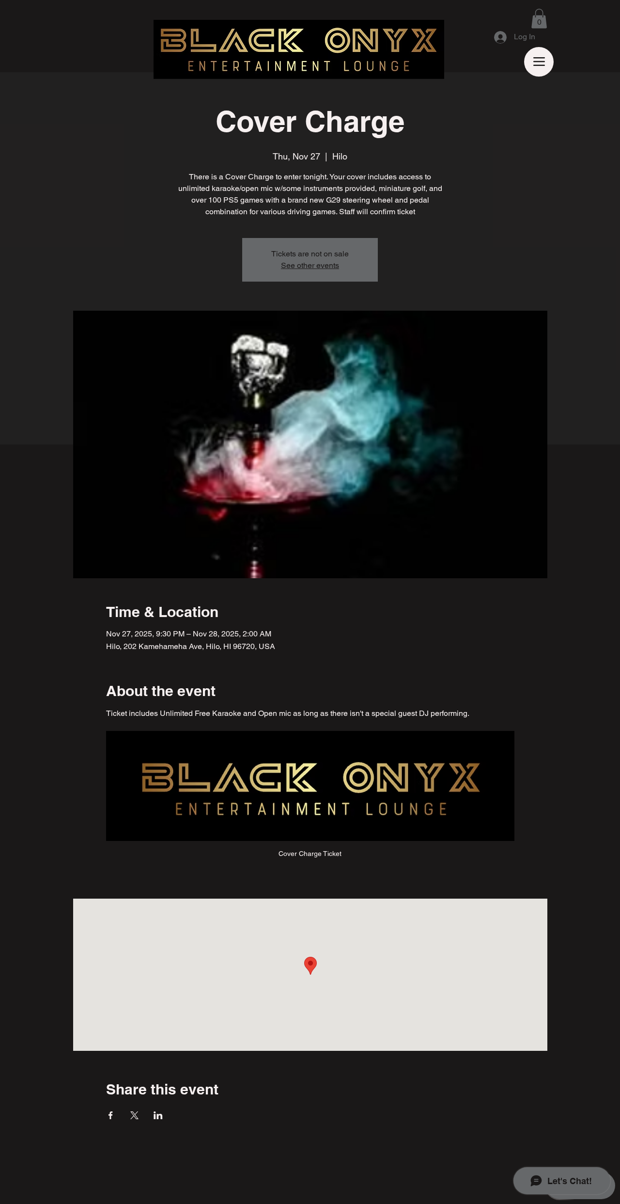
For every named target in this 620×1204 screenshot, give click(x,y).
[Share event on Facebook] (110, 1115)
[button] (539, 19)
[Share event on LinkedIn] (158, 1115)
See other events (310, 265)
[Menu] (539, 62)
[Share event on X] (134, 1115)
